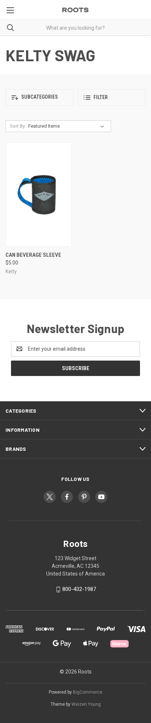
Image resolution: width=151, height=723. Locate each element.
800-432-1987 (79, 589)
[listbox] (67, 126)
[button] (39, 97)
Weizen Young (86, 704)
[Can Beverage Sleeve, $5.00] (38, 194)
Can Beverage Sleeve (33, 255)
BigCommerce (87, 692)
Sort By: (18, 126)
